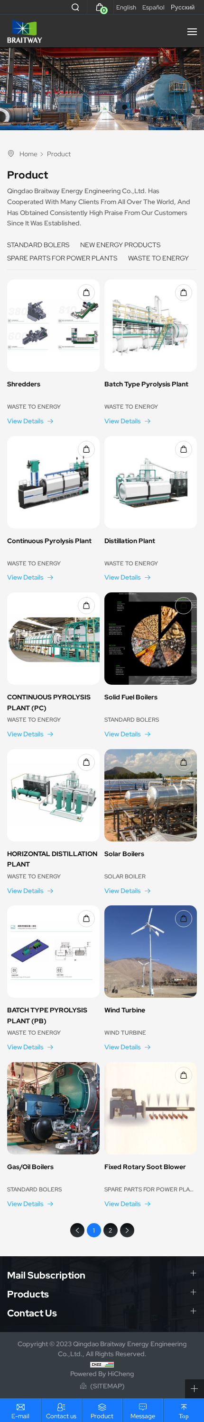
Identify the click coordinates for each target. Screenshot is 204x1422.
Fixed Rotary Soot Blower (145, 1167)
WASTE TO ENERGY (158, 258)
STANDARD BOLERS (38, 245)
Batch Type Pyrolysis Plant (146, 384)
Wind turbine (124, 1010)
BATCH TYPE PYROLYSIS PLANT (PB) (47, 1015)
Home (28, 154)
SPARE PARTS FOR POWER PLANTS (62, 258)
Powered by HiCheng (102, 1373)
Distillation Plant (129, 541)
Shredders (23, 384)
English (126, 7)
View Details (25, 421)
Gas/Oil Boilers (30, 1167)
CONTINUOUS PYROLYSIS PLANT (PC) (49, 702)
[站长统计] (102, 1363)
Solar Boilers (124, 854)
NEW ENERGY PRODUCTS (120, 245)
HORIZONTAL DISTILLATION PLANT (52, 859)
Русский (183, 7)
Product (59, 154)
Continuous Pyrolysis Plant (49, 541)
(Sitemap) (107, 1386)
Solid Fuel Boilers (131, 697)
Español (153, 7)
